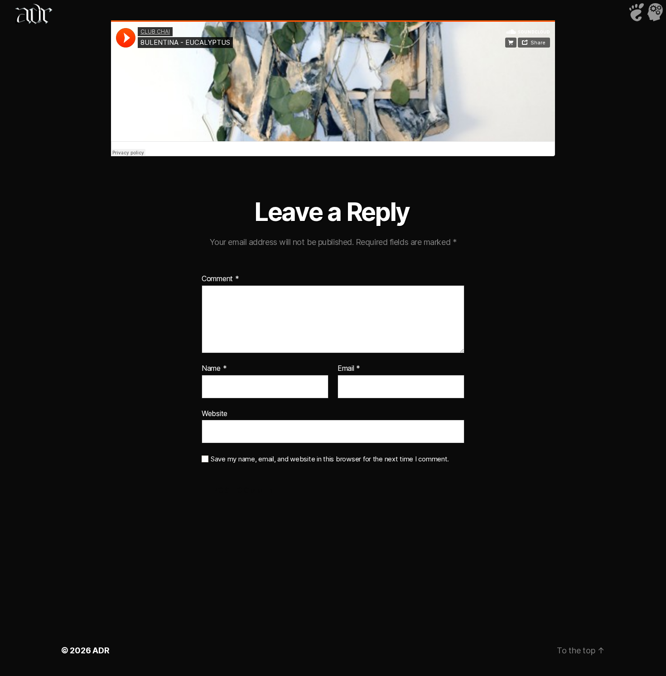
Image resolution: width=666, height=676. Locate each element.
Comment (220, 279)
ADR (100, 650)
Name (214, 368)
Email (349, 368)
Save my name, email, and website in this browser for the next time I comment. (330, 459)
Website (214, 413)
